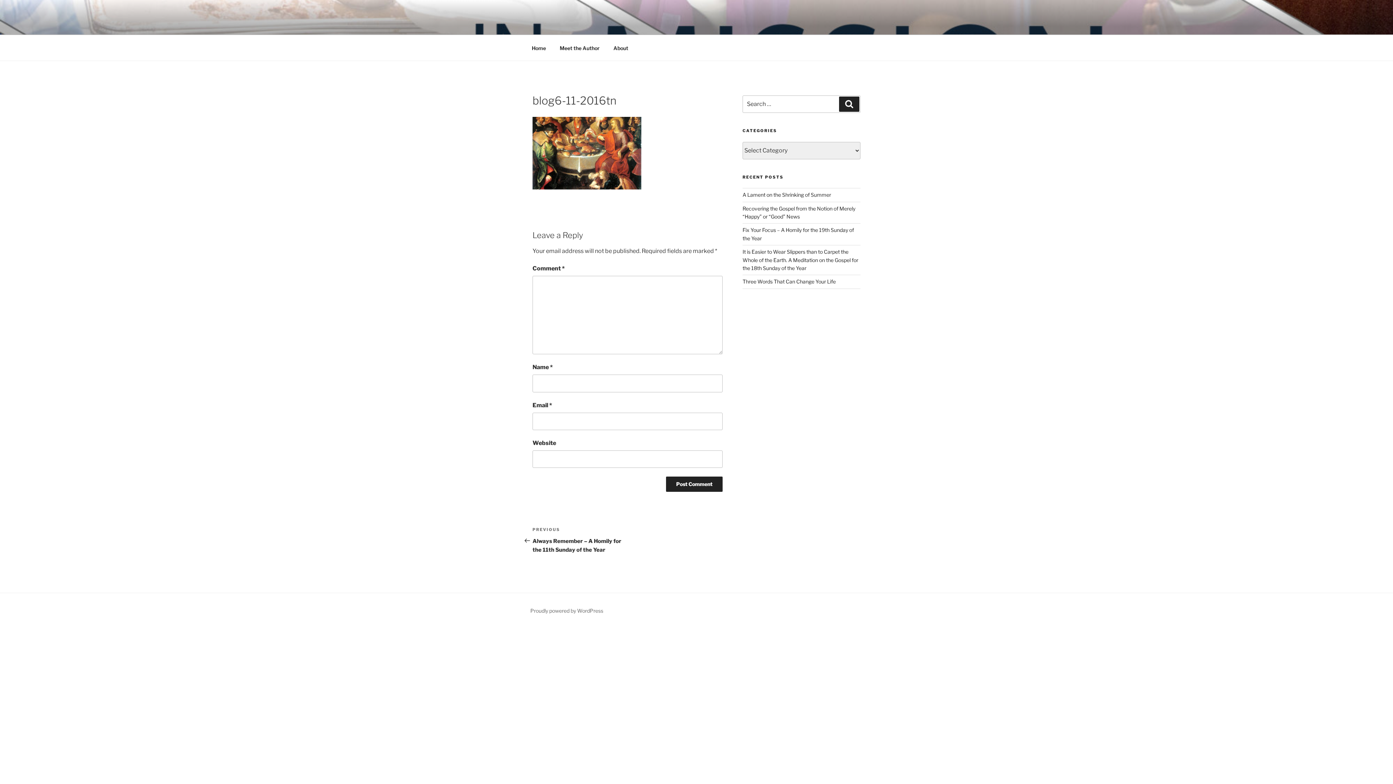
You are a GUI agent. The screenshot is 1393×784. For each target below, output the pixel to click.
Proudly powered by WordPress (566, 611)
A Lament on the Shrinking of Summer (787, 195)
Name (543, 367)
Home (539, 48)
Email (542, 405)
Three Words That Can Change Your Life (789, 281)
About (620, 48)
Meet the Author (580, 48)
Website (544, 443)
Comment (549, 268)
